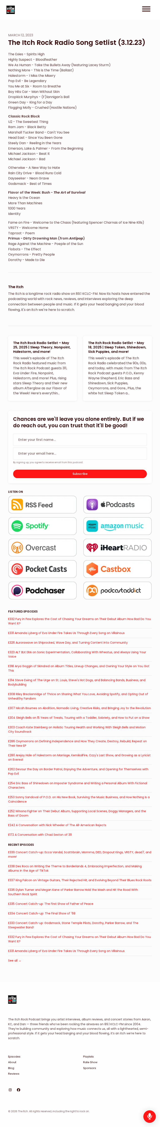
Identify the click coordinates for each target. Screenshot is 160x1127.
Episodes (14, 1056)
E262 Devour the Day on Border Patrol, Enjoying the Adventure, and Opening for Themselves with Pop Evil (78, 771)
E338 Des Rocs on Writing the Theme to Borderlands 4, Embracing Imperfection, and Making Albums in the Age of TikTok (75, 868)
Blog (11, 1068)
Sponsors (89, 1068)
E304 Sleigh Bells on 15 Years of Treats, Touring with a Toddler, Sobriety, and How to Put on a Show (78, 718)
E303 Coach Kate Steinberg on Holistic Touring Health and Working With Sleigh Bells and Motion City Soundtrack (77, 729)
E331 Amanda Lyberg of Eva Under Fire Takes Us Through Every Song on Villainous (66, 633)
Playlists (88, 1056)
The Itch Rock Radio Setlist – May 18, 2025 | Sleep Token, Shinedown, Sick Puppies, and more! (117, 347)
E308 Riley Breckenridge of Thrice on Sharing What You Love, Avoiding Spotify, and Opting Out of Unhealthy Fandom (78, 696)
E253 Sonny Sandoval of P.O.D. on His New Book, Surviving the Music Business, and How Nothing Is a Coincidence (79, 799)
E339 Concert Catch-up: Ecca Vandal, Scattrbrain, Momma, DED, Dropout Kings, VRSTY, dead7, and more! (79, 854)
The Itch (16, 286)
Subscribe (80, 474)
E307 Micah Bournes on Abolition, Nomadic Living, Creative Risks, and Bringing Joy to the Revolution (79, 708)
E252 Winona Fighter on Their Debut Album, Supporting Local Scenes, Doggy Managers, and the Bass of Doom (77, 813)
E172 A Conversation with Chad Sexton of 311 (40, 835)
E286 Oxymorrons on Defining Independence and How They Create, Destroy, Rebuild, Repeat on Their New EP (77, 743)
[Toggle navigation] (146, 9)
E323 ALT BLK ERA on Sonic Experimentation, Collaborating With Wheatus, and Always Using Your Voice (77, 654)
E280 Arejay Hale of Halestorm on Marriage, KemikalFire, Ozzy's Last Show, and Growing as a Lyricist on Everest (79, 757)
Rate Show (90, 1062)
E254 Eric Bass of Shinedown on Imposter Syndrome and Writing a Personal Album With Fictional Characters (77, 785)
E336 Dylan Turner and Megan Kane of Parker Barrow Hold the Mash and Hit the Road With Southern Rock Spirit (73, 892)
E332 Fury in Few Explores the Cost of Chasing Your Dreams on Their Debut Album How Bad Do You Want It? (79, 621)
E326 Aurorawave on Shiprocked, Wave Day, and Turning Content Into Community (68, 642)
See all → (14, 960)
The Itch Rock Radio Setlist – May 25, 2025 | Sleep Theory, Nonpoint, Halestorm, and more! (42, 347)
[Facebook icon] (18, 1090)
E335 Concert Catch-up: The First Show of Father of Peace (50, 904)
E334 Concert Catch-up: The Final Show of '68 (41, 913)
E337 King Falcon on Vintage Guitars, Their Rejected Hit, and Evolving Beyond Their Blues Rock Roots (79, 880)
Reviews (13, 1073)
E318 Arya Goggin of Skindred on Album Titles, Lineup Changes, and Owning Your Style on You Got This (78, 668)
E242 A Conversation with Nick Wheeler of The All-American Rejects (57, 825)
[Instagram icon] (10, 1090)
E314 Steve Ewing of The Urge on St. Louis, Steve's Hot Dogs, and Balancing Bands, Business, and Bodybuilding (76, 682)
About (12, 1062)
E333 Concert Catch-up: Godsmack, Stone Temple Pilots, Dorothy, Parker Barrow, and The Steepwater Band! (73, 925)
